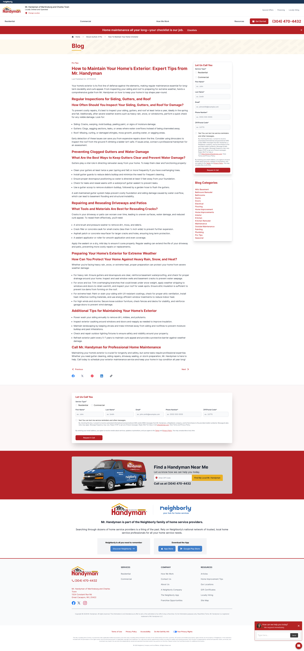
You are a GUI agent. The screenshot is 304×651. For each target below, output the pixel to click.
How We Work (167, 574)
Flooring (199, 206)
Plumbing (199, 232)
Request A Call (212, 170)
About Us (165, 584)
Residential (203, 72)
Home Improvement (204, 209)
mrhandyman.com (163, 425)
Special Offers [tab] (267, 10)
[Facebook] (74, 376)
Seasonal (199, 238)
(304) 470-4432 (179, 483)
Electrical (199, 203)
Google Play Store (192, 549)
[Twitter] (83, 376)
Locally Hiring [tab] (294, 10)
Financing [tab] (281, 10)
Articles (204, 574)
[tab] (85, 21)
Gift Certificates (208, 590)
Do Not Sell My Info (161, 632)
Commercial (203, 77)
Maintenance (201, 223)
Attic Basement (202, 189)
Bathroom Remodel (203, 192)
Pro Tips (75, 63)
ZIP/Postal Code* (202, 123)
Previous (79, 369)
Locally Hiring (207, 595)
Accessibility (145, 632)
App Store (168, 549)
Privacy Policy (218, 163)
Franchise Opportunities (171, 600)
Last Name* (199, 92)
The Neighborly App (170, 595)
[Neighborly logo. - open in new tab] (8, 2)
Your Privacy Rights (184, 632)
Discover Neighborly (122, 549)
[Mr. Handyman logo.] (129, 509)
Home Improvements (204, 212)
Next (184, 369)
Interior (198, 215)
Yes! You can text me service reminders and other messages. (102, 420)
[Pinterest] (93, 376)
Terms (208, 163)
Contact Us (166, 579)
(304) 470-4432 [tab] (286, 21)
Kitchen (198, 218)
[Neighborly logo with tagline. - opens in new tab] (175, 510)
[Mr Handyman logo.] (12, 10)
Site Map (205, 600)
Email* (197, 102)
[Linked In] (102, 376)
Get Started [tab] (261, 21)
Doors (198, 201)
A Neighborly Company (171, 590)
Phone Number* (201, 112)
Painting (199, 229)
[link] (112, 376)
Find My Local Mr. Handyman (207, 478)
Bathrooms (200, 195)
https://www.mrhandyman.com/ (211, 154)
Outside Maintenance (204, 226)
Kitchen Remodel (203, 221)
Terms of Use (117, 632)
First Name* (199, 82)
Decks (198, 198)
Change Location (34, 13)
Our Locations (207, 584)
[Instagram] (85, 603)
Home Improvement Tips (212, 579)
